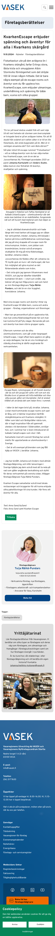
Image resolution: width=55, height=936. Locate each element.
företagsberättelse (12, 618)
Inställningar (27, 932)
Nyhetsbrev (8, 844)
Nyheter (20, 54)
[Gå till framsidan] (13, 7)
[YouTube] (42, 890)
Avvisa (14, 924)
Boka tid (27, 598)
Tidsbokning (9, 831)
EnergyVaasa (9, 848)
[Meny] (51, 7)
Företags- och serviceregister (17, 852)
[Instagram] (22, 890)
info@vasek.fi (9, 768)
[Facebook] (12, 890)
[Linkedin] (32, 890)
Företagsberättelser (34, 54)
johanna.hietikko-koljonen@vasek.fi (27, 665)
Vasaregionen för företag (15, 835)
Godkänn (40, 924)
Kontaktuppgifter (11, 827)
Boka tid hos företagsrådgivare (24, 900)
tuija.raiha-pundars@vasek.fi (27, 573)
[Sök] (45, 7)
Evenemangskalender (13, 840)
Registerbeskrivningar (14, 869)
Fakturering (8, 873)
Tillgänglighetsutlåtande (14, 877)
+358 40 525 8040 (27, 576)
